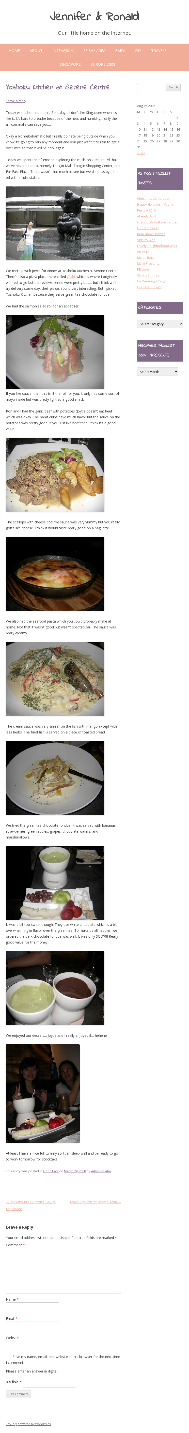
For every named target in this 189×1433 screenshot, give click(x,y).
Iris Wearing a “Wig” (151, 281)
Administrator (101, 1171)
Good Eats (51, 1171)
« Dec (141, 153)
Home (14, 50)
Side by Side (146, 240)
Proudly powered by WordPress (28, 1424)
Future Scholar (148, 228)
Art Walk (143, 251)
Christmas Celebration (153, 198)
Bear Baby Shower (151, 234)
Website (12, 1337)
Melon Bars (145, 257)
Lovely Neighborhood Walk (157, 246)
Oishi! (71, 276)
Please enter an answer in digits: (31, 1371)
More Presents (148, 263)
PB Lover (143, 269)
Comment (15, 1245)
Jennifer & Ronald (94, 17)
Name (12, 1299)
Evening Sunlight (149, 287)
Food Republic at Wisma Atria (95, 1202)
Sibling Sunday (148, 275)
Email (11, 1318)
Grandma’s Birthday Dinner (157, 222)
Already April (146, 216)
